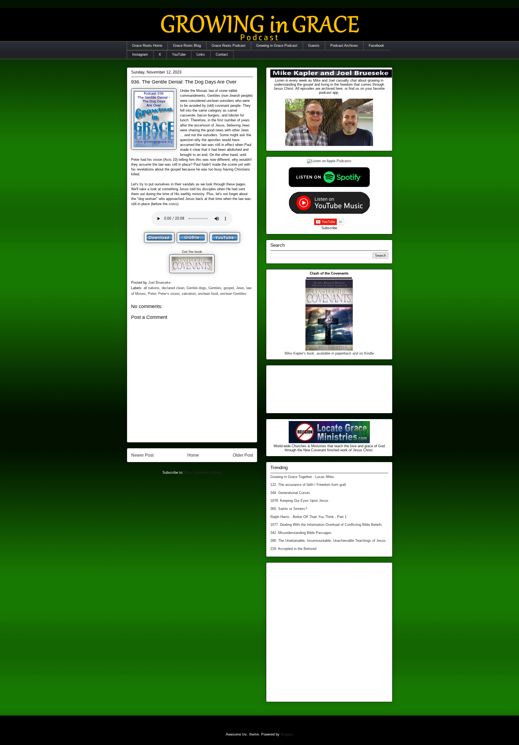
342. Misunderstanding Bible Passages (300, 533)
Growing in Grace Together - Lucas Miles (302, 477)
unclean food (208, 294)
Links (201, 54)
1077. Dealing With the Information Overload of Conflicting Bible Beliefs (326, 525)
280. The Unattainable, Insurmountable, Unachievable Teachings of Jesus (328, 541)
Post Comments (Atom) (202, 472)
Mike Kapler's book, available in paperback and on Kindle (329, 353)
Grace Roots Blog (187, 46)
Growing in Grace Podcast (276, 46)
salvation (189, 294)
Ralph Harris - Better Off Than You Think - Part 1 (308, 517)
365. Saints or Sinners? (288, 509)
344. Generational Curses (290, 493)
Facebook (376, 46)
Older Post (243, 455)
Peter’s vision (168, 294)
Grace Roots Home (147, 46)
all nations (151, 288)
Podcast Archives (344, 46)
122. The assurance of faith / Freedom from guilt (308, 485)
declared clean (173, 288)
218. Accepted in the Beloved (293, 549)
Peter (152, 294)
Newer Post (142, 455)
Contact (222, 54)
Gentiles (214, 288)
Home (193, 455)
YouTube (179, 54)
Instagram (140, 54)
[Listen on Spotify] (329, 186)
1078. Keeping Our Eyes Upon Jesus (299, 501)
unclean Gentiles (233, 294)
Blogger (286, 734)
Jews (240, 288)
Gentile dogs (196, 288)
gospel (229, 288)
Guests (314, 46)
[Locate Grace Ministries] (329, 442)
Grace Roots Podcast (228, 46)
